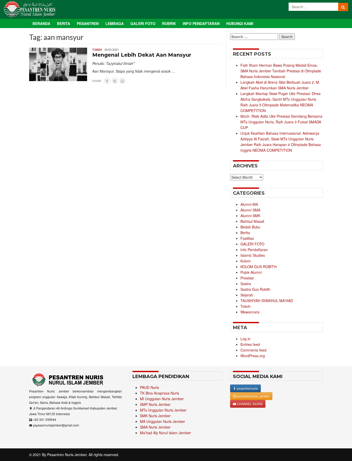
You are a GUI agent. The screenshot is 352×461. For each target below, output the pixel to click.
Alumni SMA (250, 209)
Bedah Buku (250, 226)
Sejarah (246, 294)
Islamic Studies (252, 255)
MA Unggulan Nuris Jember (162, 421)
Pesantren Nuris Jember (67, 454)
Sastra (245, 283)
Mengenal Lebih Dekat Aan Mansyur (141, 55)
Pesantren (88, 23)
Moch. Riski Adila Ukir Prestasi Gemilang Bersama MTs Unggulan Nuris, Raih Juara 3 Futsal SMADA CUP (281, 122)
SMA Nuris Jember (155, 427)
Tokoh (97, 49)
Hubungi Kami (239, 23)
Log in (245, 338)
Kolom (245, 260)
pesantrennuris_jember (253, 396)
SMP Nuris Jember (155, 404)
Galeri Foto (142, 23)
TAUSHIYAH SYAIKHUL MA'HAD (266, 300)
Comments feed (253, 350)
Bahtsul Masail (252, 221)
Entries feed (250, 344)
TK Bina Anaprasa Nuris (159, 393)
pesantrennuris (247, 388)
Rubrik (169, 23)
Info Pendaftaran (201, 23)
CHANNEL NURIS (249, 404)
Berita (63, 23)
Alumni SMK (250, 215)
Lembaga (114, 23)
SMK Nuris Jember (155, 415)
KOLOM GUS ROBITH (258, 266)
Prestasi (247, 277)
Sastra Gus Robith (255, 289)
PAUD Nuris (149, 387)
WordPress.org (252, 355)
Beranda (41, 23)
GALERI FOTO (252, 243)
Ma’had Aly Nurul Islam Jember (165, 432)
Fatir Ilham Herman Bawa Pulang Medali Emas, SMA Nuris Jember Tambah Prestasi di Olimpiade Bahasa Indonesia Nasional (280, 71)
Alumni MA (249, 204)
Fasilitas (247, 238)
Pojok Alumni (251, 272)
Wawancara (249, 311)
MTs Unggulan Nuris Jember (163, 410)
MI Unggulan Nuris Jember (162, 398)
